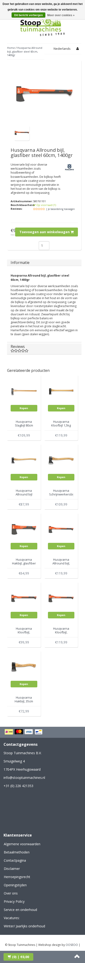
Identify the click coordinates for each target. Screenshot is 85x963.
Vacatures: (12, 918)
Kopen (24, 408)
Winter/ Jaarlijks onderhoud (24, 926)
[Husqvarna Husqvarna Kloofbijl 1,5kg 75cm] (61, 391)
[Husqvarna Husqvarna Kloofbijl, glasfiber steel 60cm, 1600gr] (24, 598)
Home (11, 47)
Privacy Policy (14, 901)
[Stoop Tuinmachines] (42, 25)
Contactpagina (15, 860)
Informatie (20, 262)
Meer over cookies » (61, 15)
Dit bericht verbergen (28, 15)
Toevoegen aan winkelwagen (45, 232)
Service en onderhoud (20, 909)
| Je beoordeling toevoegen (60, 209)
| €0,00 (20, 957)
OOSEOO (72, 945)
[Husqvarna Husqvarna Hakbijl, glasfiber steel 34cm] (24, 529)
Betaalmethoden (17, 852)
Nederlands (62, 48)
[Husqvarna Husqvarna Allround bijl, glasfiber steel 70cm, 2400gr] (61, 529)
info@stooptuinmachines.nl (24, 777)
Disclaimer (12, 868)
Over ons (11, 893)
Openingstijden (15, 885)
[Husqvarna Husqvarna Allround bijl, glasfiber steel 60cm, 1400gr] (22, 133)
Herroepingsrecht (17, 877)
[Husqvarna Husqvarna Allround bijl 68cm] (24, 460)
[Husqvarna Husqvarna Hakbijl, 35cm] (24, 667)
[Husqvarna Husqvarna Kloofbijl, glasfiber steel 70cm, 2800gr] (61, 598)
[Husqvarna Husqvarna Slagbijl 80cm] (24, 391)
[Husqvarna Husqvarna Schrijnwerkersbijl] (61, 460)
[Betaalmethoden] (24, 732)
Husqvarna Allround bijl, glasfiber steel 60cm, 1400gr (24, 51)
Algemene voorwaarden (22, 844)
